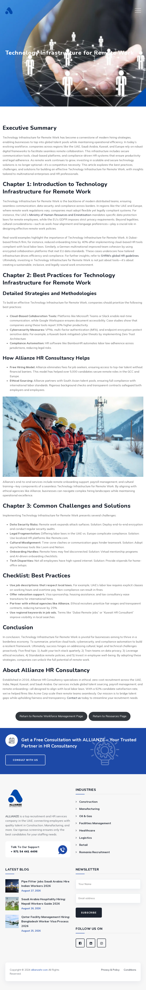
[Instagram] (101, 943)
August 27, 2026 (31, 890)
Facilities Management (95, 823)
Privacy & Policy (110, 969)
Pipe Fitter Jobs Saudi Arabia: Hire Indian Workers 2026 (45, 884)
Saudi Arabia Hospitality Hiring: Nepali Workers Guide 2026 (43, 901)
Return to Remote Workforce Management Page (51, 716)
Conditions (130, 969)
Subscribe (89, 912)
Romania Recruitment (94, 852)
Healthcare (87, 830)
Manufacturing (89, 809)
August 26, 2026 (31, 908)
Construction (88, 801)
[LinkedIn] (90, 943)
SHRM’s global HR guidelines (120, 255)
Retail (83, 845)
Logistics (85, 837)
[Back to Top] (73, 964)
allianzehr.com (39, 969)
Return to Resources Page (109, 716)
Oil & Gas (85, 816)
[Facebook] (80, 943)
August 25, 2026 (31, 930)
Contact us (74, 698)
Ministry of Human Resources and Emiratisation (60, 215)
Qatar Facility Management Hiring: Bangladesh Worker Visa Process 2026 (45, 921)
